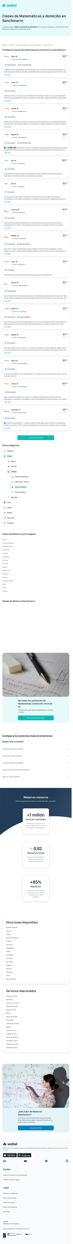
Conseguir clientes (36, 1128)
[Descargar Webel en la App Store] (10, 1155)
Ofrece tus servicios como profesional (15, 1175)
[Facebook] (46, 1161)
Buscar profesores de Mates (35, 718)
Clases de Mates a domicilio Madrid (29, 45)
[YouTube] (25, 1161)
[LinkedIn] (4, 1161)
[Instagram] (67, 1161)
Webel (4, 45)
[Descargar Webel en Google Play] (24, 1155)
